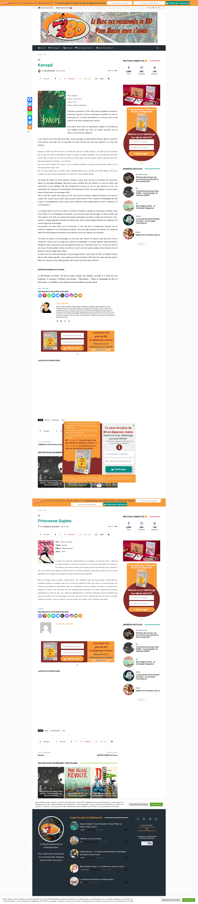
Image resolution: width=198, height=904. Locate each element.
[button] (119, 442)
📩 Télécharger (118, 469)
